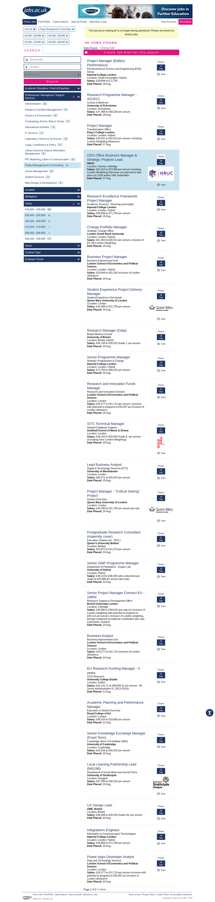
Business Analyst (100, 636)
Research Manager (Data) (106, 330)
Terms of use (135, 894)
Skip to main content (12, 2)
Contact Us (47, 899)
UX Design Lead (99, 805)
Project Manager (99, 126)
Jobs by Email (79, 21)
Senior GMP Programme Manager (113, 563)
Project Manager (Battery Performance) (106, 63)
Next (103, 889)
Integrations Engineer (103, 830)
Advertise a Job (98, 21)
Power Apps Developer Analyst (110, 857)
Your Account (168, 21)
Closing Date (107, 48)
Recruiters (185, 21)
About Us (37, 899)
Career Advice (60, 21)
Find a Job (30, 21)
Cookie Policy (162, 894)
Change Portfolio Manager (107, 227)
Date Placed (90, 48)
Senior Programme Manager (108, 357)
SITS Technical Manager (105, 424)
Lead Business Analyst (104, 465)
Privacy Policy (148, 894)
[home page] (37, 12)
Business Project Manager (107, 257)
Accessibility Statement (181, 894)
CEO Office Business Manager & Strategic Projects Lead (112, 157)
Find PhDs (44, 21)
